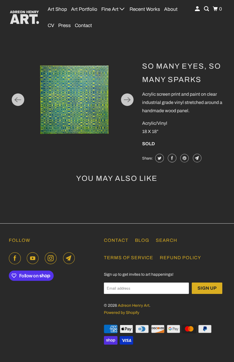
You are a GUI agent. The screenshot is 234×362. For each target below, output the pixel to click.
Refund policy (180, 257)
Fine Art (110, 9)
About (170, 9)
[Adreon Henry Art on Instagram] (52, 258)
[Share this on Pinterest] (184, 158)
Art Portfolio (84, 9)
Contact (83, 25)
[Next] (127, 99)
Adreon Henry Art (133, 305)
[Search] (207, 9)
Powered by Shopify (121, 312)
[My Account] (198, 9)
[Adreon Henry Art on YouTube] (34, 258)
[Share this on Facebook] (171, 158)
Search (166, 240)
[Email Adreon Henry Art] (70, 258)
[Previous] (18, 99)
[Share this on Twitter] (159, 158)
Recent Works (145, 9)
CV (51, 25)
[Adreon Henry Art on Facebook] (16, 258)
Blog (142, 240)
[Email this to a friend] (196, 158)
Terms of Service (128, 257)
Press (64, 25)
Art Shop (57, 9)
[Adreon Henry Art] (24, 17)
